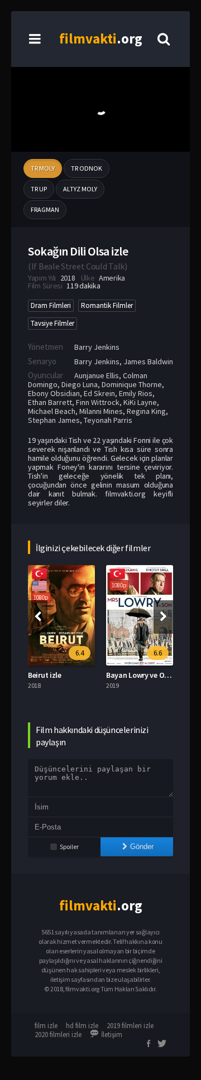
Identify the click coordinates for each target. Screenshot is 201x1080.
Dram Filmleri (51, 305)
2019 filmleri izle (130, 1025)
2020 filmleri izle (58, 1034)
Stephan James (54, 420)
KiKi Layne (140, 402)
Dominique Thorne (132, 384)
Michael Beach (51, 411)
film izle (46, 1025)
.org (100, 38)
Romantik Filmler (107, 305)
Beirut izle (44, 675)
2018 (67, 278)
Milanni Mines (101, 411)
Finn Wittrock (97, 402)
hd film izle (82, 1025)
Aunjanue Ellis (96, 375)
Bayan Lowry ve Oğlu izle (147, 675)
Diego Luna (79, 384)
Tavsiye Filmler (52, 323)
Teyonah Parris (108, 420)
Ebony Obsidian (54, 393)
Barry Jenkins (96, 347)
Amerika (112, 278)
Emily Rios (135, 393)
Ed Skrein (99, 393)
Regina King (146, 411)
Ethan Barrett (50, 402)
